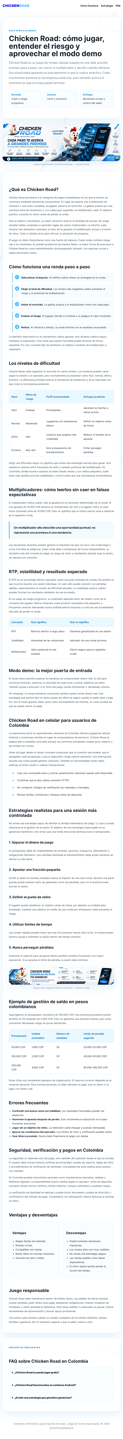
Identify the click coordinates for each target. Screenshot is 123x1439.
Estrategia (107, 5)
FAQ (118, 5)
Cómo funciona (89, 5)
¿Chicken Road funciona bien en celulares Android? (45, 1385)
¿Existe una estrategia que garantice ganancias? (43, 1397)
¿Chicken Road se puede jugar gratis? (37, 1372)
